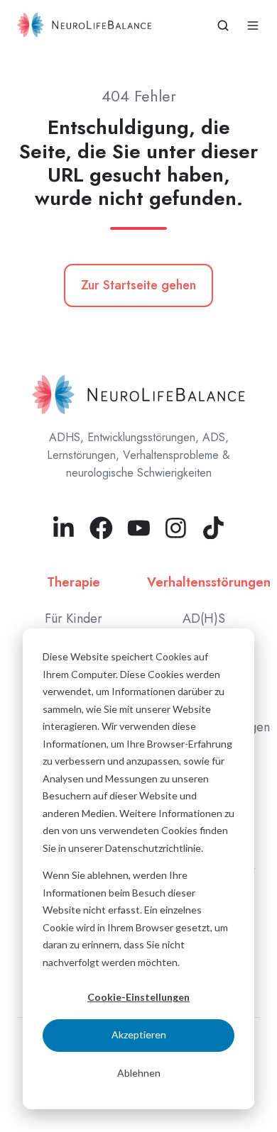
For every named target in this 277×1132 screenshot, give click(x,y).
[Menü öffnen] (253, 25)
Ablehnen (139, 1073)
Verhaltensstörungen (209, 582)
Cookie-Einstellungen (138, 997)
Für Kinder (73, 618)
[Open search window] (223, 25)
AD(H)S (204, 618)
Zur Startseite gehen (138, 285)
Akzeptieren (139, 1034)
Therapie (73, 582)
